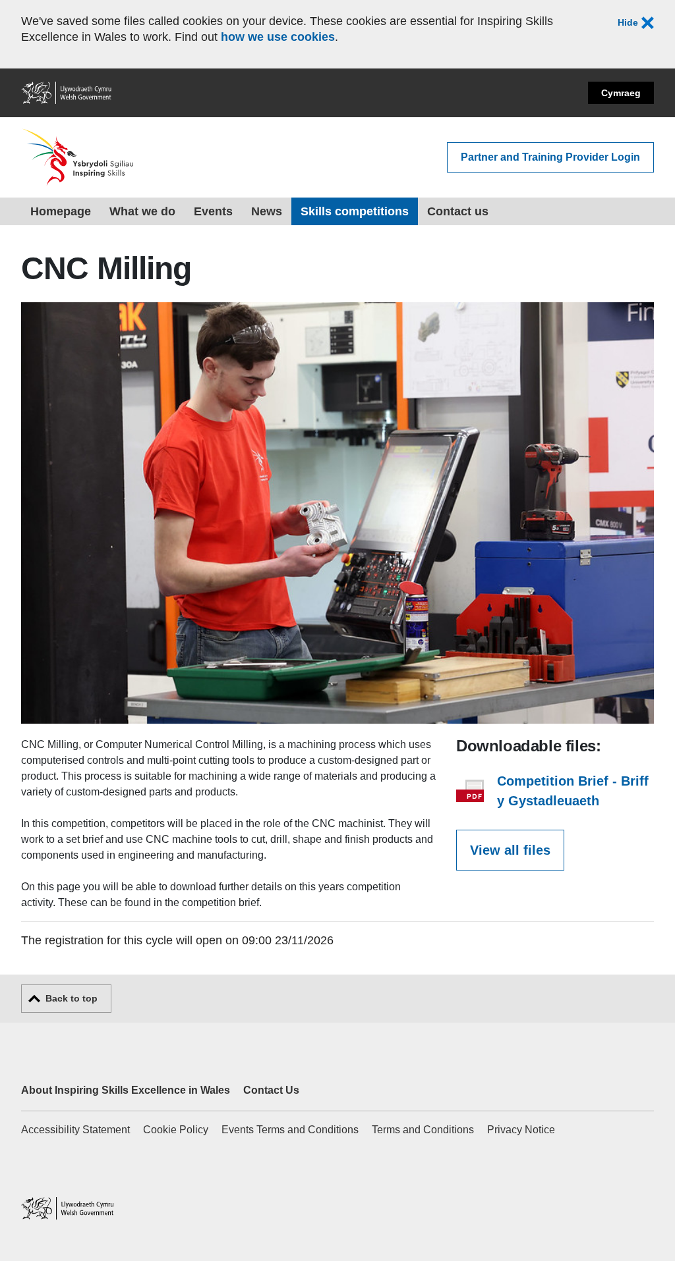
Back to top (71, 998)
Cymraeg (621, 93)
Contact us (457, 211)
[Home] (67, 1210)
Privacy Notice (521, 1129)
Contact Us (271, 1090)
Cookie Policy (175, 1129)
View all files (510, 850)
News (266, 211)
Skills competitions (355, 211)
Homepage (60, 211)
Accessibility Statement (75, 1129)
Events (213, 211)
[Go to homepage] (78, 157)
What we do (142, 211)
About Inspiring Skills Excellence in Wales (125, 1090)
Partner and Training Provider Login (550, 157)
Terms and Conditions (423, 1129)
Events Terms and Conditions (290, 1129)
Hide (629, 22)
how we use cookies (278, 36)
